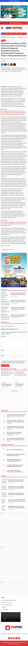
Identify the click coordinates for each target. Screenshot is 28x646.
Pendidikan (9, 429)
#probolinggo (20, 37)
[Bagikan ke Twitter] (5, 64)
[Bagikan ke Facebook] (2, 64)
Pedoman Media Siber (7, 604)
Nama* (2, 350)
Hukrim (8, 417)
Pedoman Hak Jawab (7, 602)
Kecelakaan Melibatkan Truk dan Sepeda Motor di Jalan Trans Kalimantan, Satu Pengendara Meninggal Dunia (14, 224)
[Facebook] (9, 638)
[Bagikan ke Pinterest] (11, 64)
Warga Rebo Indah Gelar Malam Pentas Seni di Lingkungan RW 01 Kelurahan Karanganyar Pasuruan (16, 488)
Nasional (12, 33)
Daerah (21, 33)
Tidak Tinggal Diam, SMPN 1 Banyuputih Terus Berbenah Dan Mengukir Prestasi (15, 472)
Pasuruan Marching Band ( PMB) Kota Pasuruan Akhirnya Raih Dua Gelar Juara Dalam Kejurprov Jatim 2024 (16, 440)
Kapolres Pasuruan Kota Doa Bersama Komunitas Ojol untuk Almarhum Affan (18, 302)
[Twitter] (16, 638)
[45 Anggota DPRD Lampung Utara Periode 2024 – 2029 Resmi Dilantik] (20, 376)
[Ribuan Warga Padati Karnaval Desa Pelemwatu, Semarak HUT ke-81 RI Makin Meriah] (5, 501)
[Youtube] (14, 638)
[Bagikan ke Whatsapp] (8, 64)
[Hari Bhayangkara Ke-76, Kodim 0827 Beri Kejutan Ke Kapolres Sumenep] (7, 376)
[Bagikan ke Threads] (14, 64)
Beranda (6, 33)
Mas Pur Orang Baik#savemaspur (15, 449)
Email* (2, 355)
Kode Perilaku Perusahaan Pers (9, 600)
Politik (25, 33)
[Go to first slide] (26, 369)
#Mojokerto (13, 37)
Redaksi (4, 607)
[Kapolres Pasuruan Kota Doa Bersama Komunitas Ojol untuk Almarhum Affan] (5, 302)
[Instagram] (11, 638)
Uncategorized (10, 435)
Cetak (4, 61)
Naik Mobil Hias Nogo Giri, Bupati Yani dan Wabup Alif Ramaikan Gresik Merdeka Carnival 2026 (16, 481)
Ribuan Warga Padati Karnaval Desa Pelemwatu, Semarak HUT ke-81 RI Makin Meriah (17, 501)
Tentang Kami (5, 609)
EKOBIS (16, 33)
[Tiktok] (19, 638)
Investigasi (9, 423)
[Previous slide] (24, 369)
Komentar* (3, 336)
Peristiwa (3, 40)
